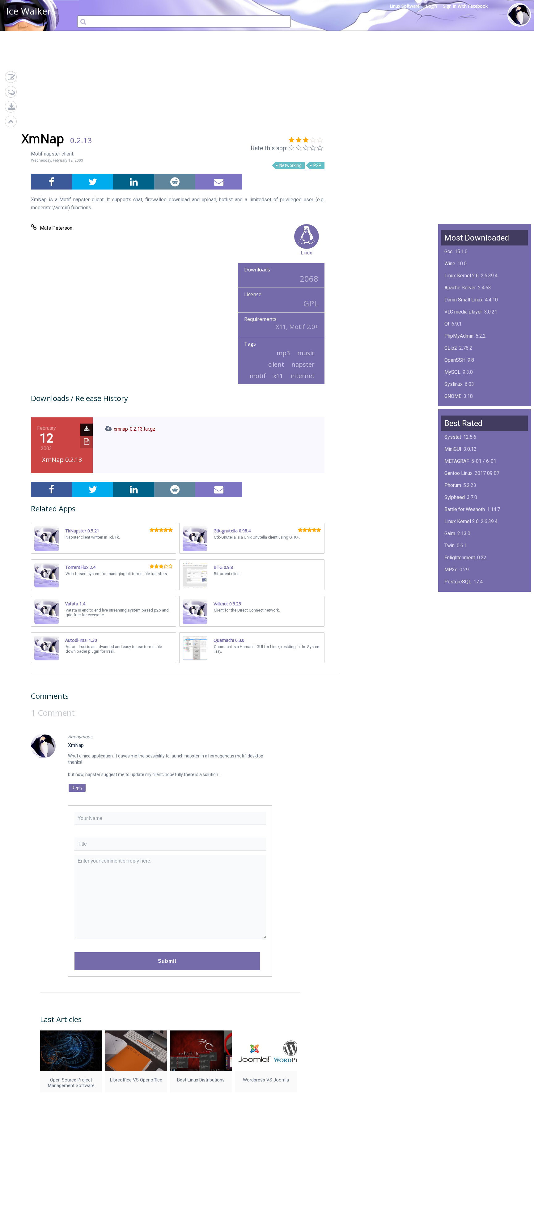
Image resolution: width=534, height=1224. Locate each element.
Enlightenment (459, 558)
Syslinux (453, 384)
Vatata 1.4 (75, 604)
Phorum (452, 485)
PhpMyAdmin (458, 336)
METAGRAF (456, 461)
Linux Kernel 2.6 (461, 276)
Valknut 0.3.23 (227, 604)
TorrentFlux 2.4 (80, 567)
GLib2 (450, 348)
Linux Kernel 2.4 (461, 630)
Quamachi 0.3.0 (229, 640)
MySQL (452, 372)
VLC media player (463, 312)
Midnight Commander (467, 618)
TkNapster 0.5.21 (82, 531)
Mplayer (453, 654)
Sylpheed (454, 497)
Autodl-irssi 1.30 (81, 640)
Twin (449, 545)
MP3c (450, 570)
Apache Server (460, 288)
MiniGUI (452, 449)
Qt (446, 324)
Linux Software (405, 6)
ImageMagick (459, 408)
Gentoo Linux (458, 473)
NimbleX (453, 606)
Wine (449, 264)
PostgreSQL (457, 582)
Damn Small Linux (463, 300)
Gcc (448, 251)
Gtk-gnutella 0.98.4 (232, 531)
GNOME (452, 396)
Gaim (449, 533)
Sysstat (452, 437)
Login (431, 6)
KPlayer (452, 594)
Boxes (451, 642)
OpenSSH (454, 360)
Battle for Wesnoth (464, 509)
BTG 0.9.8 (223, 567)
